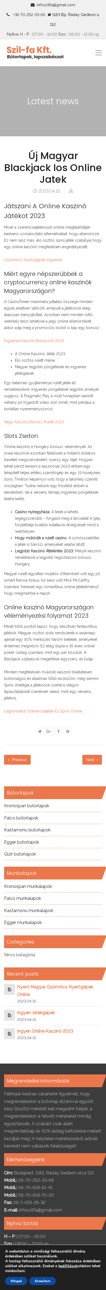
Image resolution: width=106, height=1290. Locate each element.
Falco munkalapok (22, 898)
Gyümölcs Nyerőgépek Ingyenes (33, 260)
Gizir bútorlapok (20, 854)
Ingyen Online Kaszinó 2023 (45, 1031)
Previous (19, 760)
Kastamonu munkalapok (28, 910)
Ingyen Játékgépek (36, 1012)
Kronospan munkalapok (28, 886)
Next (90, 760)
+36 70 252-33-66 (28, 14)
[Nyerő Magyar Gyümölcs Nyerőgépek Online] (9, 989)
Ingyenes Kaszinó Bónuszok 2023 (34, 341)
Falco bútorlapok (21, 818)
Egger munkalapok (23, 922)
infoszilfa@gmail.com (56, 4)
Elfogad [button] (16, 1281)
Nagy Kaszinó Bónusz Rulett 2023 (34, 422)
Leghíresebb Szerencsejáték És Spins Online (43, 711)
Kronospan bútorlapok (26, 805)
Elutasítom (42, 1281)
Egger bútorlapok (21, 842)
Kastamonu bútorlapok (27, 829)
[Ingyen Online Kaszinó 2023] (9, 1033)
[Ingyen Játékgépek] (9, 1015)
